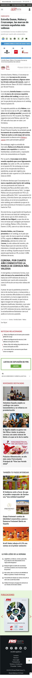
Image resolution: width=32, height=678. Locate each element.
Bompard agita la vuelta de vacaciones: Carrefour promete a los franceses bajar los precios (14, 567)
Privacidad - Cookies (15, 666)
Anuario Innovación (17, 1)
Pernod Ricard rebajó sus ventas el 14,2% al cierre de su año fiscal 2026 (15, 578)
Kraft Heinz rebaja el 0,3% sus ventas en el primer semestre (15, 544)
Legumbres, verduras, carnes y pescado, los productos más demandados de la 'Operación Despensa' (14, 560)
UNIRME (16, 366)
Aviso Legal (16, 660)
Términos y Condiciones (16, 664)
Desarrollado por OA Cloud (16, 673)
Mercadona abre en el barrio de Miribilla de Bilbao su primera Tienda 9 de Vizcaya (15, 573)
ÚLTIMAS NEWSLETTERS (18, 5)
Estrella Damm (18, 319)
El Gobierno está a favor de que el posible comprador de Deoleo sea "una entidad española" (16, 494)
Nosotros (15, 657)
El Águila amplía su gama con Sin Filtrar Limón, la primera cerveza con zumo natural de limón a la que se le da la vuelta (15, 433)
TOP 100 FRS (26, 1)
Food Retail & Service (8, 68)
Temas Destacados (6, 1)
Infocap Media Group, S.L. (18, 670)
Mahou (24, 319)
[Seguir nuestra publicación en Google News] (3, 38)
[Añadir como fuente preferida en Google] (29, 661)
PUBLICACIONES (7, 594)
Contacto (16, 655)
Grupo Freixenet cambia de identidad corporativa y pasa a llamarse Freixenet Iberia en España (15, 520)
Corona (11, 319)
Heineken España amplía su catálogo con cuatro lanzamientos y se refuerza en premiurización (15, 406)
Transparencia (16, 662)
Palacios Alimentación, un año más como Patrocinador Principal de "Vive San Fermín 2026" (15, 460)
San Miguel (4, 322)
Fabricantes (5, 16)
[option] (16, 614)
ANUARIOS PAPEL (5, 5)
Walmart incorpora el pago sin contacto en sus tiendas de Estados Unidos (15, 583)
